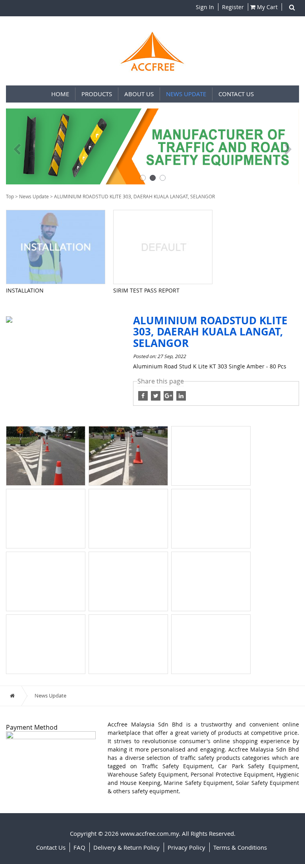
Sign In (205, 7)
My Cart (266, 7)
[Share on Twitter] (143, 395)
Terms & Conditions (240, 847)
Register (232, 7)
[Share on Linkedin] (181, 395)
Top (10, 196)
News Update (186, 94)
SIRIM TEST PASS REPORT (146, 290)
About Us (139, 94)
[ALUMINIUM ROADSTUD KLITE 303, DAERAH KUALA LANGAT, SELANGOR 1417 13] (9, 319)
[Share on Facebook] (156, 395)
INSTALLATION (25, 290)
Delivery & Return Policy (126, 847)
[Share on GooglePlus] (169, 395)
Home (60, 94)
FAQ (79, 847)
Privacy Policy (186, 847)
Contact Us (236, 94)
